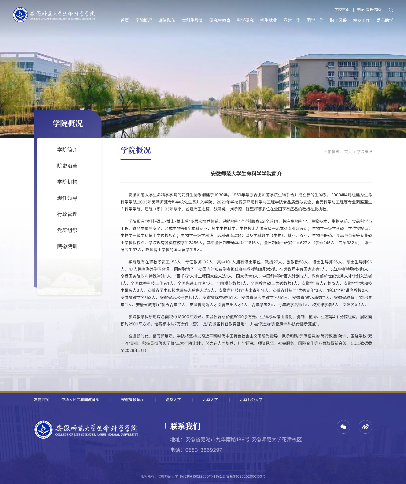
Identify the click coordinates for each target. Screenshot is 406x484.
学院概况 (143, 20)
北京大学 (210, 399)
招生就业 (268, 20)
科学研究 (245, 20)
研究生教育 (219, 20)
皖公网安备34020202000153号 (240, 476)
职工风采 (338, 20)
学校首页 (342, 9)
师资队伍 (167, 20)
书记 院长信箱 (369, 9)
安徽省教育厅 (132, 399)
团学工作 (315, 20)
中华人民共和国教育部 (80, 399)
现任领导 (67, 198)
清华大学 (173, 399)
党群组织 (67, 230)
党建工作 (291, 20)
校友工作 (361, 20)
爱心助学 (384, 20)
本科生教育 (192, 20)
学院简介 (67, 150)
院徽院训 (67, 246)
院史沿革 (67, 166)
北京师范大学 (251, 399)
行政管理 (67, 214)
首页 (125, 20)
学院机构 (67, 182)
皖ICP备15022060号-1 (197, 476)
